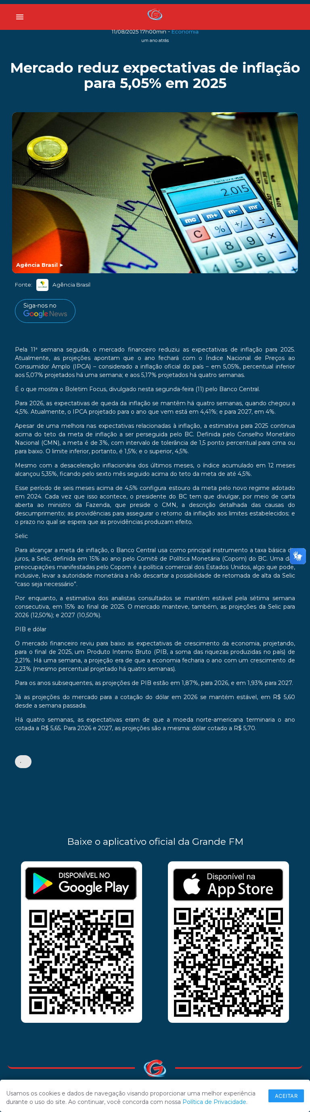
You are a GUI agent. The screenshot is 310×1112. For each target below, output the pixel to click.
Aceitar (286, 1096)
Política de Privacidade (214, 1102)
